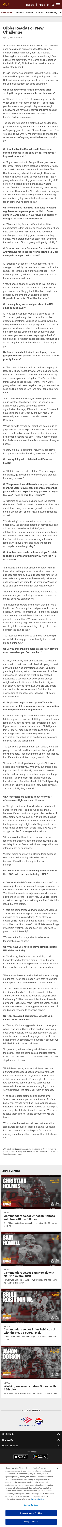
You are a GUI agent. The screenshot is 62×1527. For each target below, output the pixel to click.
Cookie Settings (31, 1505)
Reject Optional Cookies (31, 1513)
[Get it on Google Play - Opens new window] (40, 1457)
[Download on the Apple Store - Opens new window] (20, 1456)
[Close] (57, 1468)
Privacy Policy (37, 1499)
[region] (31, 1495)
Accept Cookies (31, 1521)
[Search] (53, 5)
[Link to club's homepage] (5, 3)
